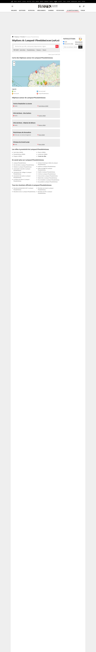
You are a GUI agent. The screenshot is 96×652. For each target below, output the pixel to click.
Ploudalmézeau (31, 50)
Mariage (46, 1)
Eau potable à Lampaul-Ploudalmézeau (48, 182)
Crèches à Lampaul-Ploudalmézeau (47, 174)
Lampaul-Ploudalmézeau (20, 163)
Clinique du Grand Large (21, 142)
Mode (15, 1)
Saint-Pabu (22, 50)
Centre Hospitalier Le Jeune (22, 103)
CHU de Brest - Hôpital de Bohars (24, 123)
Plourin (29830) (41, 152)
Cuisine (24, 1)
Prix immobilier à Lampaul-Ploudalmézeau (48, 180)
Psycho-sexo (60, 10)
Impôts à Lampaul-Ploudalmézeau (46, 172)
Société (60, 1)
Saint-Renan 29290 (43, 106)
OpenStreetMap (51, 86)
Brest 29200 (42, 135)
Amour (41, 1)
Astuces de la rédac (68, 43)
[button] (36, 72)
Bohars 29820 (42, 125)
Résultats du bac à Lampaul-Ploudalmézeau (25, 191)
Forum (83, 1)
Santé (55, 1)
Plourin (44, 50)
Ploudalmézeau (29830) (19, 154)
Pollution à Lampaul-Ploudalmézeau (23, 167)
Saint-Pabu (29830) (18, 152)
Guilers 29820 (42, 115)
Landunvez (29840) (42, 154)
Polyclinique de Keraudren (22, 132)
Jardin (37, 1)
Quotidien (22, 10)
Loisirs (68, 1)
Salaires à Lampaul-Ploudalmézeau (47, 166)
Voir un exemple (78, 42)
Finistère (23, 37)
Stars (64, 1)
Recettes (29, 1)
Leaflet (40, 86)
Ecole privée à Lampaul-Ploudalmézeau (48, 176)
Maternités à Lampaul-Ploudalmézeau (47, 178)
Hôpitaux (17, 37)
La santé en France (72, 10)
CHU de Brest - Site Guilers (22, 113)
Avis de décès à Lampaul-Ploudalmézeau (24, 165)
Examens (51, 10)
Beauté (19, 1)
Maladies (14, 10)
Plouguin (38, 50)
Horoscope (74, 1)
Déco (33, 1)
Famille (51, 1)
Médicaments (41, 10)
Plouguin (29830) (18, 156)
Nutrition (31, 10)
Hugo (79, 1)
